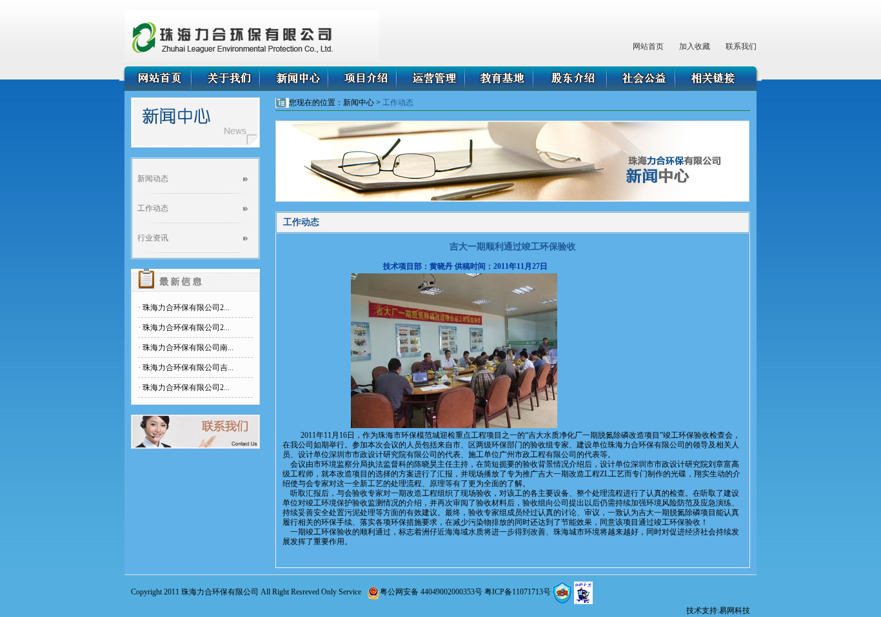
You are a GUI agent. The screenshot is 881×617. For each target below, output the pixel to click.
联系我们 (741, 46)
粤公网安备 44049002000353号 (431, 591)
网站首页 (648, 46)
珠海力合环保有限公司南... (188, 347)
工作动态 (152, 208)
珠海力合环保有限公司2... (186, 307)
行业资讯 (152, 237)
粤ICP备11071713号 (517, 591)
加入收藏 (694, 46)
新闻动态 (152, 178)
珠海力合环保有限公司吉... (188, 367)
